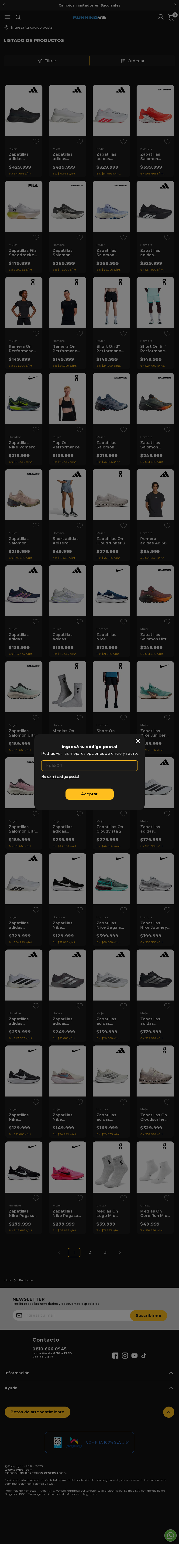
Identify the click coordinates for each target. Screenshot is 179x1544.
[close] (137, 741)
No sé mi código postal (60, 777)
